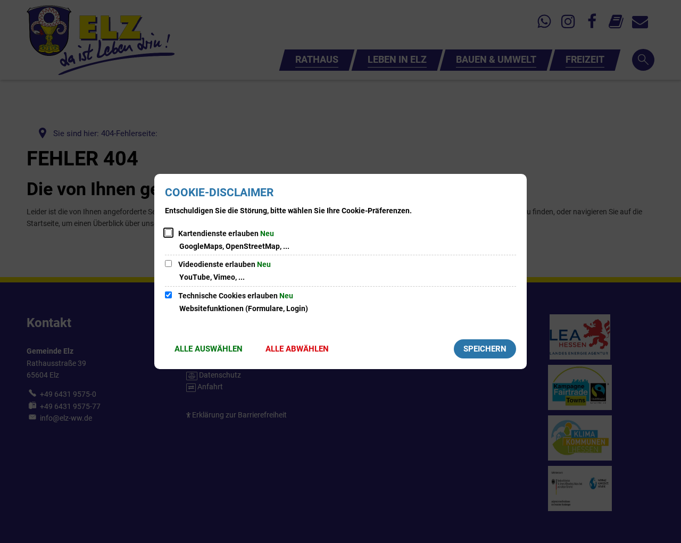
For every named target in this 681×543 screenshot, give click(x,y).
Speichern (484, 349)
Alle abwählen (297, 349)
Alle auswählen (209, 349)
